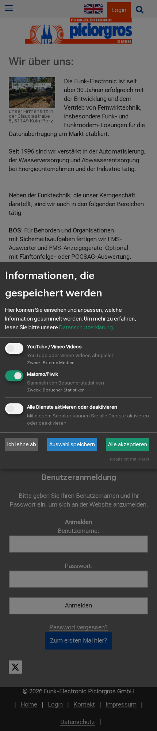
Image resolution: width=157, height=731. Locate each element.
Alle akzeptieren (127, 444)
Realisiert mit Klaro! (129, 459)
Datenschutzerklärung (86, 327)
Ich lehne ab (21, 444)
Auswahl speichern (72, 444)
